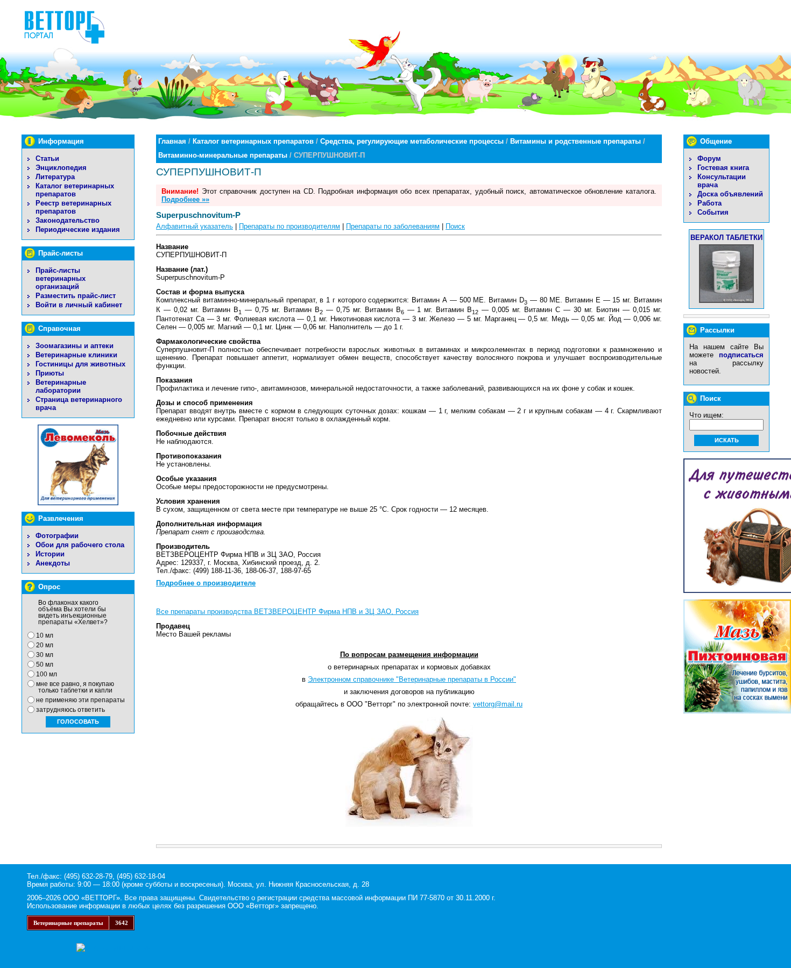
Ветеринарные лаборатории (61, 386)
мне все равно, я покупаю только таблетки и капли (75, 687)
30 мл (44, 655)
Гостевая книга (723, 168)
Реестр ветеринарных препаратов (73, 207)
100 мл (46, 674)
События (713, 212)
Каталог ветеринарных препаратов (75, 190)
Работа (709, 203)
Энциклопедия (61, 168)
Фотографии (57, 536)
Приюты (50, 373)
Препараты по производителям (289, 226)
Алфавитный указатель (194, 226)
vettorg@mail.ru (497, 704)
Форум (709, 158)
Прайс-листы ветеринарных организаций (61, 278)
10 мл (44, 635)
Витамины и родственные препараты (575, 141)
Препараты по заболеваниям (393, 226)
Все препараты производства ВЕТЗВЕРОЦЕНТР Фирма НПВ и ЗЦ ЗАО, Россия (287, 611)
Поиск (455, 226)
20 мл (44, 645)
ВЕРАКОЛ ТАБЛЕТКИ (726, 238)
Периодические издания (78, 229)
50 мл (44, 664)
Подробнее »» (185, 199)
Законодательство (68, 220)
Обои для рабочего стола (80, 545)
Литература (55, 177)
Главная (172, 141)
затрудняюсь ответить (70, 709)
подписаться (741, 355)
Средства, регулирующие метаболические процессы (412, 141)
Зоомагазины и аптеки (75, 346)
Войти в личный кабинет (79, 305)
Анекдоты (53, 563)
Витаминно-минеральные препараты (222, 155)
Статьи (47, 158)
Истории (50, 554)
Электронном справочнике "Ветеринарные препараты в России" (412, 679)
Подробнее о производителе (206, 583)
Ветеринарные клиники (76, 355)
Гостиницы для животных (80, 364)
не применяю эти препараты (80, 700)
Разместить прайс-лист (76, 296)
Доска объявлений (730, 194)
